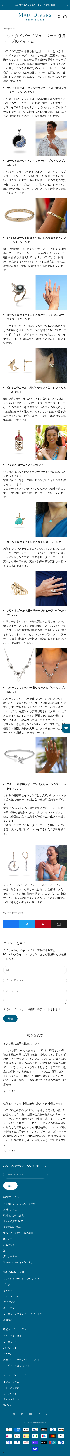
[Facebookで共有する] (11, 924)
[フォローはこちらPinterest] (21, 1414)
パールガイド (10, 1347)
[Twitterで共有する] (27, 924)
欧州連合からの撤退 (13, 1215)
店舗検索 (7, 1319)
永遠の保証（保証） (13, 1227)
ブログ (6, 1284)
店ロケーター (10, 1256)
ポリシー (7, 1238)
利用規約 (53, 954)
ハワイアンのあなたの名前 (17, 1365)
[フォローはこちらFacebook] (5, 1414)
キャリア (7, 1290)
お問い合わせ (10, 1209)
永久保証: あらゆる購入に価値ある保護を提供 (35, 5)
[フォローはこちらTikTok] (38, 1414)
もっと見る (9, 1091)
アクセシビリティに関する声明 (19, 1203)
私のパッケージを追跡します (18, 1262)
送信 (10, 1018)
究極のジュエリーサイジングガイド (21, 1359)
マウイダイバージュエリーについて (21, 1278)
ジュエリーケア (11, 1341)
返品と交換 (9, 1244)
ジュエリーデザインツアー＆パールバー (23, 1313)
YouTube (7, 1405)
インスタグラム (11, 1381)
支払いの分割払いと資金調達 (18, 1233)
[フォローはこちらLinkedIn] (47, 1414)
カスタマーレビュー (13, 1296)
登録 (10, 1185)
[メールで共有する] (59, 924)
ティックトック (11, 1399)
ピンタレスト (10, 1393)
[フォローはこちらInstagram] (13, 1414)
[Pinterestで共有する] (43, 924)
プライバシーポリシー (27, 954)
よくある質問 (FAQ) (13, 1221)
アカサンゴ (9, 1353)
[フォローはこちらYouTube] (30, 1414)
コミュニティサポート (14, 1336)
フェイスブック (11, 1387)
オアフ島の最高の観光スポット (21, 1043)
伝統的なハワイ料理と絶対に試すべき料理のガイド (33, 1103)
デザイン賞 (9, 1302)
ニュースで (9, 1307)
